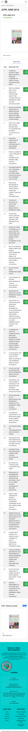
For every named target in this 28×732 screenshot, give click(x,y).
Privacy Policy (21, 714)
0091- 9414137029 (14, 679)
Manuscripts (16, 61)
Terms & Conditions (21, 712)
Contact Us (7, 718)
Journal (7, 714)
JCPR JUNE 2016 (7, 635)
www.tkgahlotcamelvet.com (14, 659)
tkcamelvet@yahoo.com (13, 685)
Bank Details (21, 718)
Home (3, 5)
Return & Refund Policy (21, 716)
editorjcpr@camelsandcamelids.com (14, 687)
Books (7, 720)
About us (7, 716)
